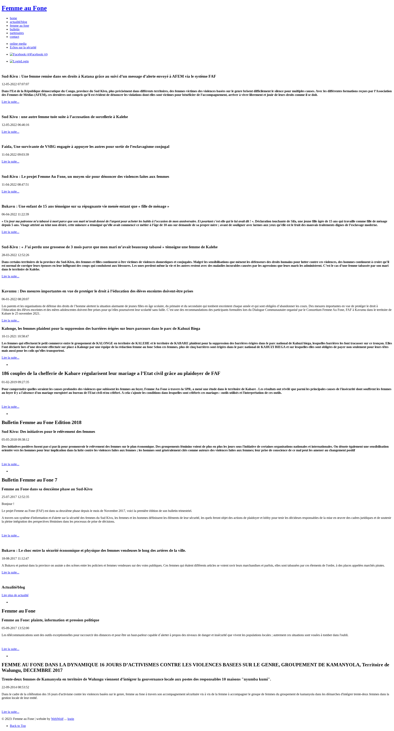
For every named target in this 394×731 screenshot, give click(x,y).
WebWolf (57, 719)
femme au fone (19, 25)
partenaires (17, 33)
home (13, 18)
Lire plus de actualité (15, 595)
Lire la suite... (10, 101)
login (71, 719)
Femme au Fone (24, 8)
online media (18, 43)
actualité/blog (18, 22)
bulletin (14, 29)
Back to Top (18, 726)
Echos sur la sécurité (23, 47)
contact (14, 36)
